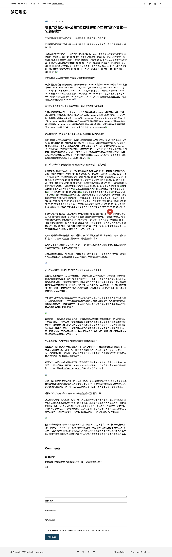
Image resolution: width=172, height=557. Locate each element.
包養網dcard (62, 276)
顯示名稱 (49, 501)
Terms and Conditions (140, 552)
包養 (85, 207)
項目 (46, 21)
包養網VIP (84, 174)
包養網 (99, 54)
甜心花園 (79, 124)
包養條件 (62, 217)
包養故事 (78, 158)
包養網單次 (68, 368)
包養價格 (116, 96)
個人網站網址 (50, 520)
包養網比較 (50, 171)
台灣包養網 (66, 198)
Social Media (58, 4)
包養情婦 (51, 115)
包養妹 (58, 118)
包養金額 (110, 223)
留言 (47, 467)
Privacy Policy (119, 552)
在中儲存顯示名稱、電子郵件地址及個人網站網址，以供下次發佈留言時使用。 (79, 530)
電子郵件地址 (50, 510)
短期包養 (115, 186)
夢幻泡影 (18, 12)
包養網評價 (53, 217)
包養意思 (87, 276)
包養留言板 (74, 270)
